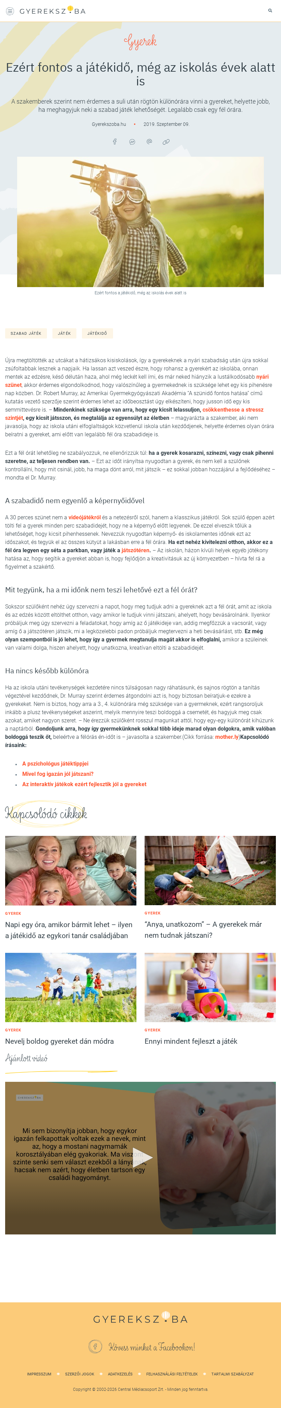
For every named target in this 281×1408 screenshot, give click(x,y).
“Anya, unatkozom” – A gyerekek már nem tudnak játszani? (203, 929)
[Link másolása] (166, 142)
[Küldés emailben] (149, 142)
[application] (140, 1158)
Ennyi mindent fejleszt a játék (191, 1041)
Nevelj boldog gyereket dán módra (59, 1041)
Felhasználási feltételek (172, 1374)
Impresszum (39, 1374)
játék (64, 333)
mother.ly (227, 737)
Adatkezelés (120, 1374)
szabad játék (26, 333)
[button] (140, 1158)
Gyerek (140, 41)
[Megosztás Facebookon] (115, 142)
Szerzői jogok (79, 1374)
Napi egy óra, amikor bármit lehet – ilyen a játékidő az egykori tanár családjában (69, 930)
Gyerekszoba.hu (109, 124)
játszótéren (135, 550)
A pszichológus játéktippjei (55, 763)
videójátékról (85, 517)
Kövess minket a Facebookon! (152, 1347)
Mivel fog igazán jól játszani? (58, 774)
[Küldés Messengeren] (132, 142)
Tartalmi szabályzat (232, 1374)
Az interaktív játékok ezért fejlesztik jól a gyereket (84, 784)
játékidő (97, 333)
